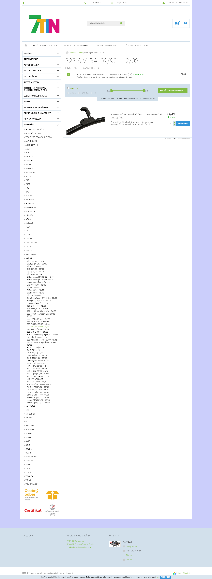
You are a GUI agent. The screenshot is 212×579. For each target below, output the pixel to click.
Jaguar (29, 223)
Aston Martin (32, 145)
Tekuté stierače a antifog (39, 137)
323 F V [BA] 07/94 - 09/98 (38, 321)
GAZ (27, 192)
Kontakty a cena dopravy (77, 45)
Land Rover (31, 242)
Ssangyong (31, 457)
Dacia (28, 164)
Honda (29, 196)
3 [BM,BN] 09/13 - (34, 274)
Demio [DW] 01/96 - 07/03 (38, 361)
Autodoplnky (31, 65)
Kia (27, 231)
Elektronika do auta (35, 96)
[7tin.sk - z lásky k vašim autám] (45, 24)
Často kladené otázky (137, 45)
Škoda (29, 449)
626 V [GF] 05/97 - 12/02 (37, 337)
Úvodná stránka (26, 45)
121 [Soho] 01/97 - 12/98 (37, 308)
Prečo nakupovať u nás (45, 45)
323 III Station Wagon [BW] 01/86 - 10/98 (41, 315)
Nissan (29, 418)
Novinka (85, 93)
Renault (30, 433)
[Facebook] (23, 2)
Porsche (30, 429)
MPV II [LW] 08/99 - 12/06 (38, 366)
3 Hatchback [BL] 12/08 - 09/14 (40, 279)
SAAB (28, 441)
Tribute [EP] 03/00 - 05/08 (38, 397)
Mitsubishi (31, 414)
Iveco (28, 219)
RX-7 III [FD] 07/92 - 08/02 (38, 387)
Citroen (29, 160)
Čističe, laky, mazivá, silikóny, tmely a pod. (35, 89)
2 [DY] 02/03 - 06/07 (35, 261)
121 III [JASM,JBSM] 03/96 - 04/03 (41, 311)
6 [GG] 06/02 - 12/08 (35, 290)
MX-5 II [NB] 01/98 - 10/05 (38, 374)
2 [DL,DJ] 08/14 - (34, 266)
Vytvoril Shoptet (183, 573)
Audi (28, 149)
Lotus (29, 250)
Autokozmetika (32, 71)
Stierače (29, 125)
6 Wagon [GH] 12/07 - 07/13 (39, 301)
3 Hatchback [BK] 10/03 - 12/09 (40, 277)
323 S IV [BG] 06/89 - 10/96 (38, 329)
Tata (28, 468)
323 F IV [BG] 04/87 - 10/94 (38, 319)
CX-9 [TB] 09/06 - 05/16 (37, 358)
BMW (28, 153)
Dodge (29, 176)
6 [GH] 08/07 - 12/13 (35, 293)
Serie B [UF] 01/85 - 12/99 (38, 392)
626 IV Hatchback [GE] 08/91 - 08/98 (42, 335)
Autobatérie (31, 59)
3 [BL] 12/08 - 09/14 (35, 272)
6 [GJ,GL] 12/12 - (34, 295)
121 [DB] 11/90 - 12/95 (36, 306)
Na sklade (75, 88)
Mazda (29, 258)
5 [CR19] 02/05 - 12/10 (36, 285)
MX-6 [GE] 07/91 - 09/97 (37, 382)
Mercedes (30, 406)
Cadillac (30, 157)
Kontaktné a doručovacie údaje (80, 544)
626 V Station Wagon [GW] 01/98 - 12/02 (41, 343)
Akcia (73, 93)
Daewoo (30, 168)
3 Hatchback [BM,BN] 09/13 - (39, 282)
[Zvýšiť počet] (174, 122)
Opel (28, 422)
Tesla (28, 472)
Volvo (29, 480)
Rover (29, 437)
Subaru (29, 461)
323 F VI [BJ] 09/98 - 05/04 (38, 324)
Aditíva (28, 53)
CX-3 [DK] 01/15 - (34, 350)
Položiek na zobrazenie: (172, 90)
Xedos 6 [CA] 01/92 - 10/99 (38, 400)
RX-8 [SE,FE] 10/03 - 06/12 (38, 390)
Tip (95, 93)
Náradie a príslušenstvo (37, 107)
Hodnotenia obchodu (108, 45)
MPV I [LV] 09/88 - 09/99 (37, 363)
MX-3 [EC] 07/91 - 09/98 (37, 368)
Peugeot (30, 425)
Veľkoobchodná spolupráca (79, 547)
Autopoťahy (30, 76)
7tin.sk (129, 555)
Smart (29, 453)
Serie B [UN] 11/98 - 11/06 (38, 395)
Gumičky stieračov (35, 129)
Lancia (29, 238)
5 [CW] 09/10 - (33, 287)
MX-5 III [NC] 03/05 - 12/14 (38, 376)
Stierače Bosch (33, 133)
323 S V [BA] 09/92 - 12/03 (38, 327)
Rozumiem (165, 577)
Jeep (28, 227)
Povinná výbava (32, 119)
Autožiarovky (31, 82)
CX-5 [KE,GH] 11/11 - (35, 353)
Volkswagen (32, 484)
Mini (27, 410)
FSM (27, 188)
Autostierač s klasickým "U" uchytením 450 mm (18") (110, 74)
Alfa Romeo (31, 141)
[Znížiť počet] (174, 124)
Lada (28, 235)
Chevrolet (31, 207)
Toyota (29, 476)
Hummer (30, 203)
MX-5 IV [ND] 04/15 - (35, 379)
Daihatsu (30, 172)
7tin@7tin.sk (131, 546)
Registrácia (184, 3)
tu (157, 577)
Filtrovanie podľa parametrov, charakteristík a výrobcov (126, 99)
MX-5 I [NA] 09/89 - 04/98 (37, 371)
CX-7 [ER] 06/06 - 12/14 (37, 355)
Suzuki (29, 464)
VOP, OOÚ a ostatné (75, 541)
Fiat (27, 180)
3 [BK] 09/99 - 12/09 (35, 269)
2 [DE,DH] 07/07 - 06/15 (37, 264)
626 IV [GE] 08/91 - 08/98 (37, 332)
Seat (28, 445)
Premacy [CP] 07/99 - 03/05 (38, 384)
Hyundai (30, 200)
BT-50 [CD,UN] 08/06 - (36, 347)
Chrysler (30, 211)
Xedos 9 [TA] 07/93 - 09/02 (38, 403)
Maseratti (31, 254)
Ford (28, 184)
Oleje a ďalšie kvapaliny (37, 113)
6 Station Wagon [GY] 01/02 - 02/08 (42, 298)
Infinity (29, 215)
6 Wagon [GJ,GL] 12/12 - (37, 303)
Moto (27, 101)
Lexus (28, 246)
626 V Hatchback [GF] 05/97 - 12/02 (42, 340)
